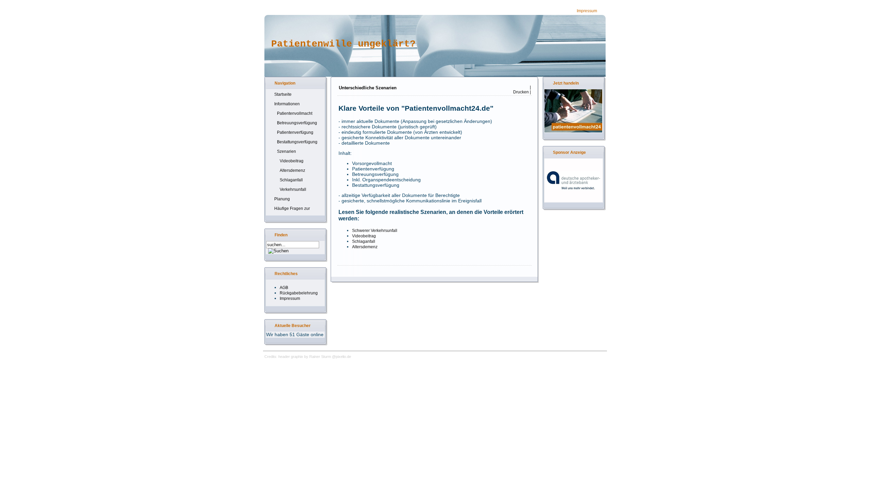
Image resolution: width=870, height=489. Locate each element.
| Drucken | (521, 89)
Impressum (587, 10)
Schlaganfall (363, 241)
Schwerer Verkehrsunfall (374, 230)
